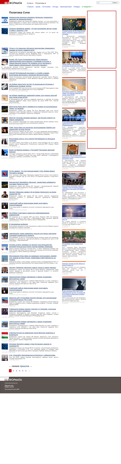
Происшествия (66, 7)
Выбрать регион (9, 387)
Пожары (77, 7)
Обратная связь (9, 385)
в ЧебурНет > (87, 7)
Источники (46, 7)
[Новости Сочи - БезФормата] (11, 2)
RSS (18, 389)
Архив (38, 7)
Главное (30, 7)
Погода (55, 7)
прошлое (24, 366)
